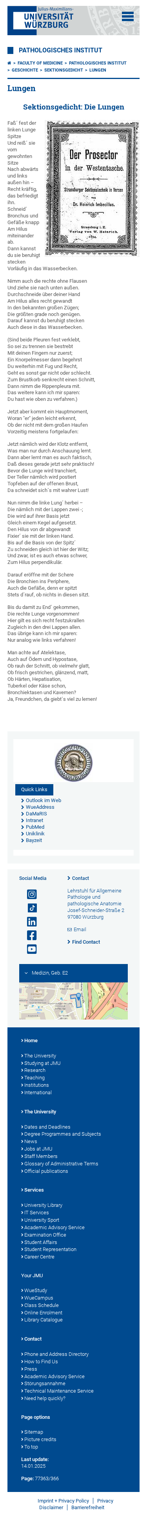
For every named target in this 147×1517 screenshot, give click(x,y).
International (38, 1092)
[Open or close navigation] (128, 16)
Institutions (36, 1085)
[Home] (9, 63)
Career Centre (39, 1257)
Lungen (97, 70)
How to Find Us (41, 1361)
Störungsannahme (44, 1383)
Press (30, 1369)
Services (34, 1190)
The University (40, 1056)
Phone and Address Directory (56, 1354)
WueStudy (35, 1290)
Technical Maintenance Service (59, 1391)
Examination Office (45, 1235)
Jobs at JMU (38, 1149)
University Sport (41, 1220)
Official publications (46, 1171)
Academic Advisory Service (54, 1227)
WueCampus (38, 1298)
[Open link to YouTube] (28, 949)
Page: (27, 1478)
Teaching (34, 1078)
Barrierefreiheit (87, 1507)
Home (31, 1040)
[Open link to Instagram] (28, 894)
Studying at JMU (42, 1063)
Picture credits (40, 1439)
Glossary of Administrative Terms (61, 1164)
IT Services (36, 1212)
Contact (80, 878)
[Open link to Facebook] (28, 936)
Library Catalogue (43, 1320)
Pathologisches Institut (60, 50)
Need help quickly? (44, 1398)
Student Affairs (40, 1242)
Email (80, 929)
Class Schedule (41, 1305)
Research (34, 1070)
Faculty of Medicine (40, 63)
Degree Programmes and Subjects (62, 1134)
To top (31, 1447)
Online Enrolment (43, 1313)
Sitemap (33, 1432)
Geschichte (25, 70)
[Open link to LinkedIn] (28, 922)
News (30, 1141)
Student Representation (50, 1249)
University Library (43, 1205)
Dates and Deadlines (47, 1127)
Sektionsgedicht (63, 70)
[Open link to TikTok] (28, 908)
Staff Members (41, 1156)
